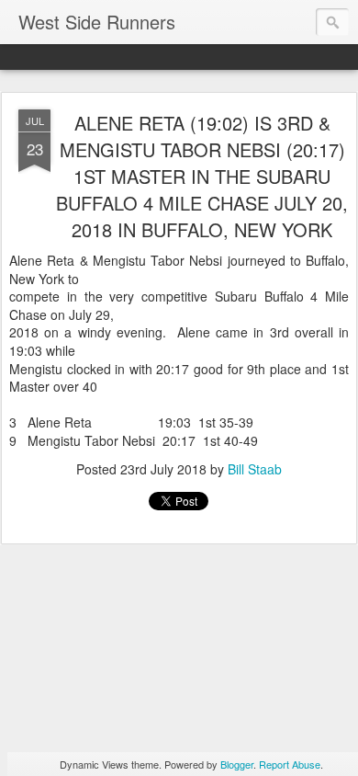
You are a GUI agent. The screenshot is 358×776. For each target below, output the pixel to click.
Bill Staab (255, 469)
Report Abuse (289, 764)
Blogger (236, 764)
